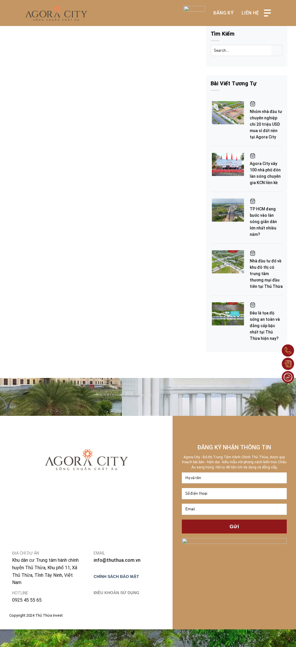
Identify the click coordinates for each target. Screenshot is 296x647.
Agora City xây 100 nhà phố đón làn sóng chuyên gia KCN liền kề (265, 173)
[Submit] (277, 50)
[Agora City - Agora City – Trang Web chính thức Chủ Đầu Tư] (56, 13)
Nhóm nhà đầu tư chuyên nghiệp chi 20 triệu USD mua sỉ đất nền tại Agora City (266, 124)
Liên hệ (250, 13)
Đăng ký (223, 13)
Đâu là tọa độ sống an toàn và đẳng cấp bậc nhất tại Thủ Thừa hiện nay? (265, 326)
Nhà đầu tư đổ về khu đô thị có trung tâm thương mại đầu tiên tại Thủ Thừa (266, 274)
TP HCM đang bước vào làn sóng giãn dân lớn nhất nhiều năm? (263, 222)
